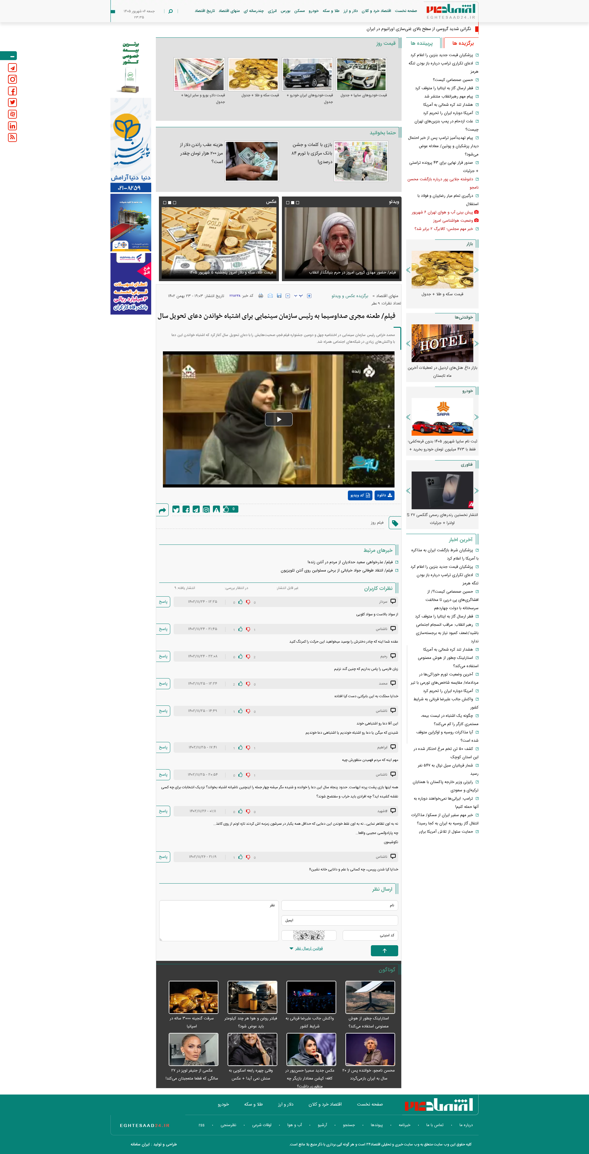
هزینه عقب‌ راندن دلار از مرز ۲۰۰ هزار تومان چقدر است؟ (201, 153)
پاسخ (163, 601)
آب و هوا (294, 1125)
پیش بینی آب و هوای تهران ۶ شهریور (442, 212)
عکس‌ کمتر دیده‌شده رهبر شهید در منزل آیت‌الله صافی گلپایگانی (221, 272)
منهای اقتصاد (229, 11)
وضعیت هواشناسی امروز (453, 220)
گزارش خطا (216, 509)
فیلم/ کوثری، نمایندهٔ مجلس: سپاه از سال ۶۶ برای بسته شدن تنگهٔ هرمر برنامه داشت (342, 269)
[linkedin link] (12, 126)
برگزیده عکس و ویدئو (350, 296)
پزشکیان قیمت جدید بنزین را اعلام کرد (441, 55)
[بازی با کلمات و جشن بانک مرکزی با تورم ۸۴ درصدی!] (361, 161)
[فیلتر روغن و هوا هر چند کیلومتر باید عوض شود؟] (249, 998)
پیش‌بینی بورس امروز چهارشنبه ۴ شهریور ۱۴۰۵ (442, 372)
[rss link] (12, 137)
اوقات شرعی (261, 1125)
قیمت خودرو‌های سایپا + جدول (364, 95)
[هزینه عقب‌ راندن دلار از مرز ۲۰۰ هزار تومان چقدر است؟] (252, 161)
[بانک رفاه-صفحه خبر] (130, 283)
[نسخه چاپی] (261, 295)
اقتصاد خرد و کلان (376, 11)
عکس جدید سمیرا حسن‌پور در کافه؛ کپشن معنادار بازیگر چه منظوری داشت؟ (309, 1078)
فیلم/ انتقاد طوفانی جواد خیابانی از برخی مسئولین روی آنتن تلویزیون (337, 570)
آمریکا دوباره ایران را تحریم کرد (448, 113)
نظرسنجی (228, 1125)
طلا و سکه (331, 11)
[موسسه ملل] (130, 223)
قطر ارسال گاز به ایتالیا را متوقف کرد (444, 88)
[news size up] (309, 296)
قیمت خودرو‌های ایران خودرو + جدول (310, 98)
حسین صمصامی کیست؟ (453, 80)
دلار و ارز (351, 11)
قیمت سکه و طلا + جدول (260, 95)
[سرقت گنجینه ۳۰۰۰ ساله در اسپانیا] (190, 998)
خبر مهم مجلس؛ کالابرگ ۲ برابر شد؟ (443, 229)
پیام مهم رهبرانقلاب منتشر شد (448, 96)
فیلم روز (377, 522)
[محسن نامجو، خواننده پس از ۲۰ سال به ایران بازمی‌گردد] (367, 1050)
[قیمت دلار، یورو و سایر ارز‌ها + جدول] (199, 74)
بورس (285, 11)
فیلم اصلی (373, 511)
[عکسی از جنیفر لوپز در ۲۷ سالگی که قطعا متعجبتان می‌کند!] (190, 1050)
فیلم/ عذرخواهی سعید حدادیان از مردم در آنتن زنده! (350, 562)
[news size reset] (298, 296)
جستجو (349, 1125)
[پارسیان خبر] (130, 145)
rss (202, 1125)
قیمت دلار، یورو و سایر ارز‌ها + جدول (203, 98)
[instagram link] (12, 79)
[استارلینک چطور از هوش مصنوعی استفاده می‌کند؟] (367, 998)
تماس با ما (435, 1125)
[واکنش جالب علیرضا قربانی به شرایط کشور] (308, 998)
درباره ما (466, 1125)
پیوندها (377, 1125)
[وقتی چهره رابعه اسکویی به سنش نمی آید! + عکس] (249, 1050)
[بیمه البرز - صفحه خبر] (130, 66)
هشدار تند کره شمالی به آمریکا (448, 104)
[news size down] (288, 296)
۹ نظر (375, 303)
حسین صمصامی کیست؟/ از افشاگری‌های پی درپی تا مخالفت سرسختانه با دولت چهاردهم (452, 600)
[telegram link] (12, 67)
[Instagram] (206, 509)
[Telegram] (196, 509)
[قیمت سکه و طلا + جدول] (253, 74)
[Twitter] (175, 509)
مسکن (299, 11)
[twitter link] (12, 102)
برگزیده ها (463, 43)
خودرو (314, 11)
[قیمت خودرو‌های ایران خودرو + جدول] (307, 74)
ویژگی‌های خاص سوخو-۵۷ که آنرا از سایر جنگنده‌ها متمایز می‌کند (442, 519)
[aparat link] (12, 114)
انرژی (272, 11)
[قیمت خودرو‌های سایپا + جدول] (361, 74)
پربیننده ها (422, 43)
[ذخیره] (279, 295)
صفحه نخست (406, 11)
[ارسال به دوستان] (270, 295)
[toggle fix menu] (8, 55)
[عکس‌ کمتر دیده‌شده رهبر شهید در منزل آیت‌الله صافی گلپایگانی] (218, 243)
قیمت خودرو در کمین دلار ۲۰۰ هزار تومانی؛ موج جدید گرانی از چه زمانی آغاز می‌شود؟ (442, 445)
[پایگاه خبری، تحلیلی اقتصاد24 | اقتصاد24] (441, 12)
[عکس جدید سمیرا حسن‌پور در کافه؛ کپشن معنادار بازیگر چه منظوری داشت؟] (308, 1050)
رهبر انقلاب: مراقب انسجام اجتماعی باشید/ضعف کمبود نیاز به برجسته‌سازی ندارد (447, 633)
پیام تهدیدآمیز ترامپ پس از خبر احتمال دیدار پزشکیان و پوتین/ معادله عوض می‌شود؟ (443, 146)
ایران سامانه (140, 1144)
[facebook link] (12, 91)
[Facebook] (186, 509)
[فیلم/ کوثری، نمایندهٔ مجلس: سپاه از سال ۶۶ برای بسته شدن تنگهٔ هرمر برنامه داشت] (341, 243)
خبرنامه (404, 1125)
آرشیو (322, 1125)
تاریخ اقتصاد (205, 11)
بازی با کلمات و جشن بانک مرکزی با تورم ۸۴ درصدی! (312, 153)
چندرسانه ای (254, 11)
